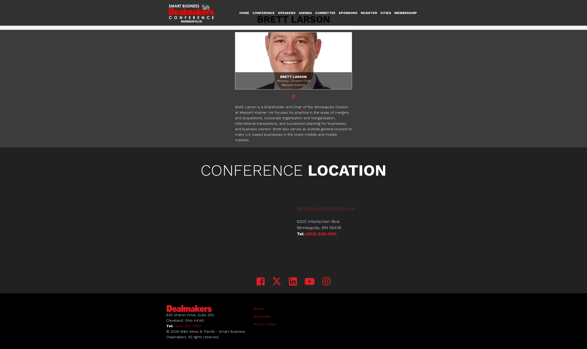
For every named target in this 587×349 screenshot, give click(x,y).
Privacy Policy (265, 324)
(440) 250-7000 (187, 326)
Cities (385, 13)
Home (244, 13)
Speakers (287, 13)
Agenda (305, 13)
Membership (405, 13)
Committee (325, 13)
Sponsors (348, 13)
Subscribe (261, 316)
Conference (263, 13)
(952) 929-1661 (321, 233)
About (258, 308)
